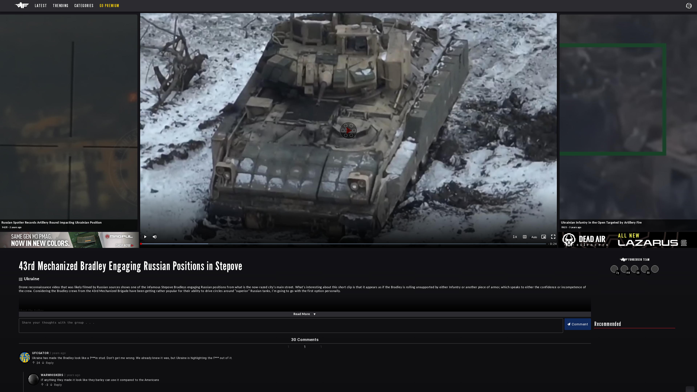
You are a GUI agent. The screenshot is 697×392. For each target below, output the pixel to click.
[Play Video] (348, 130)
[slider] (344, 243)
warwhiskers (52, 375)
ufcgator (40, 353)
